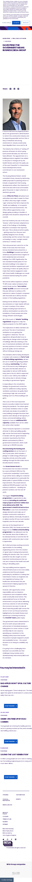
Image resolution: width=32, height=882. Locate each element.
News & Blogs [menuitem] (7, 805)
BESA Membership (8, 829)
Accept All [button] (16, 22)
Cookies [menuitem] (5, 816)
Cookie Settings (7, 880)
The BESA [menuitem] (5, 795)
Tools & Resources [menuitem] (6, 800)
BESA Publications (8, 831)
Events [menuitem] (18, 799)
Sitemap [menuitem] (5, 824)
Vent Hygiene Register (9, 835)
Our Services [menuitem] (20, 795)
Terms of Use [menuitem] (7, 819)
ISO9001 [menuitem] (5, 822)
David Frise (6, 38)
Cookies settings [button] (6, 22)
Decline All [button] (25, 22)
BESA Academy (7, 833)
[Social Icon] (4, 839)
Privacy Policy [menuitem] (5, 813)
